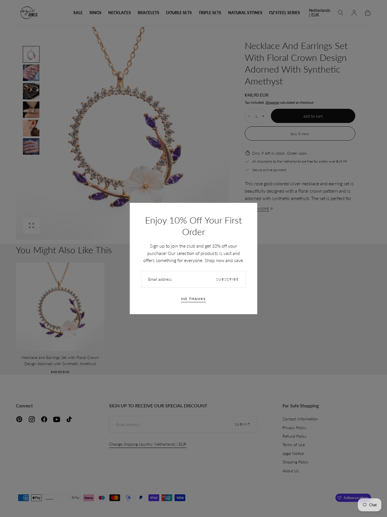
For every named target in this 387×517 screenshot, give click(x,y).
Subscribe (227, 279)
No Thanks (193, 299)
